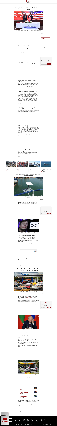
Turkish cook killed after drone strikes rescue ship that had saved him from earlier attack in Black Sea (46, 169)
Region (20, 397)
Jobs (24, 424)
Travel (32, 420)
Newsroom (16, 293)
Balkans (19, 420)
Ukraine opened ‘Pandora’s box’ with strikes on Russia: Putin (26, 388)
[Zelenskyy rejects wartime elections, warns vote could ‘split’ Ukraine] (35, 396)
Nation (6, 170)
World (20, 389)
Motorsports (41, 420)
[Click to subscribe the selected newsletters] (49, 64)
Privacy (25, 424)
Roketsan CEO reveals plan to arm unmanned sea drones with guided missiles (34, 169)
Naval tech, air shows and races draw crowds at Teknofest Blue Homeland (10, 169)
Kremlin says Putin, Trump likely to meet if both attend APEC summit (26, 392)
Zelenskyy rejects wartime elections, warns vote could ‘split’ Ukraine (26, 396)
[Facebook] (10, 421)
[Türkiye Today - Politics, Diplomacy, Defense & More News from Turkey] (28, 1)
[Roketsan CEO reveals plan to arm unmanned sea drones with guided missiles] (34, 164)
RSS (29, 424)
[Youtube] (9, 421)
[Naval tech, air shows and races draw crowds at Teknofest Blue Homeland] (11, 164)
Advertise (28, 424)
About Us (16, 424)
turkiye (11, 2)
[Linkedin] (11, 421)
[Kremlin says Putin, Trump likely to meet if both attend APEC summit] (35, 392)
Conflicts (24, 420)
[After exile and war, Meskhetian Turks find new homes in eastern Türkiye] (22, 164)
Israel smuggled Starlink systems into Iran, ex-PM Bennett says (26, 251)
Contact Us (22, 424)
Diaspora (16, 420)
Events (36, 420)
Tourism (28, 420)
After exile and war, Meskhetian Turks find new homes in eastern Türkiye (22, 169)
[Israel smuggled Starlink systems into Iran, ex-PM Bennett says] (35, 251)
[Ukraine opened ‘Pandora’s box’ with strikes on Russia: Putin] (35, 388)
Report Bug (31, 424)
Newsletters (19, 424)
